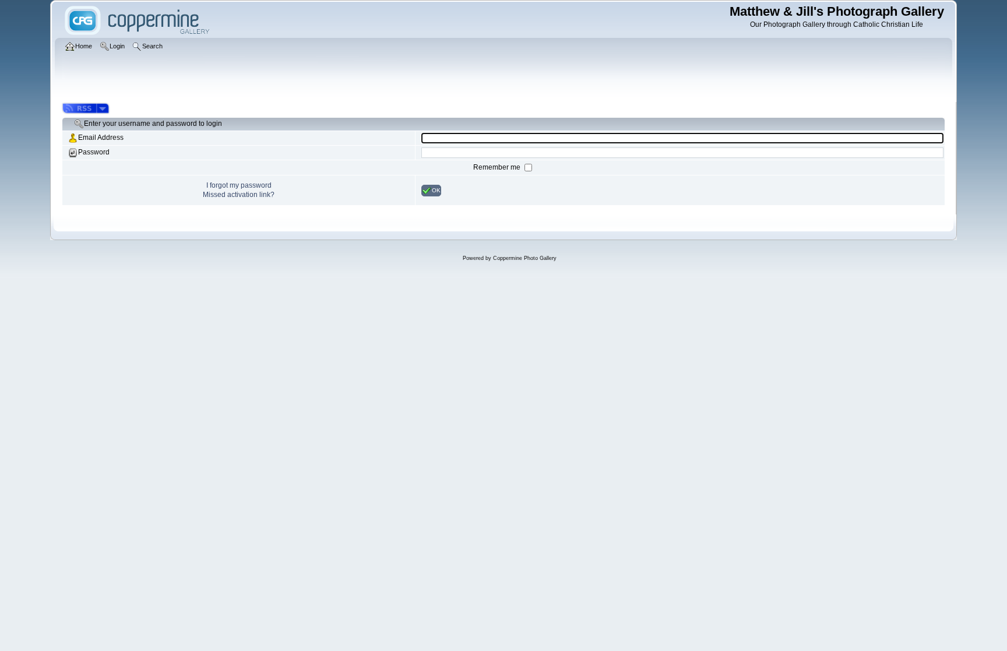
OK (436, 189)
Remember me (497, 167)
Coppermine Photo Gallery (525, 258)
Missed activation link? (238, 195)
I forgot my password (239, 185)
